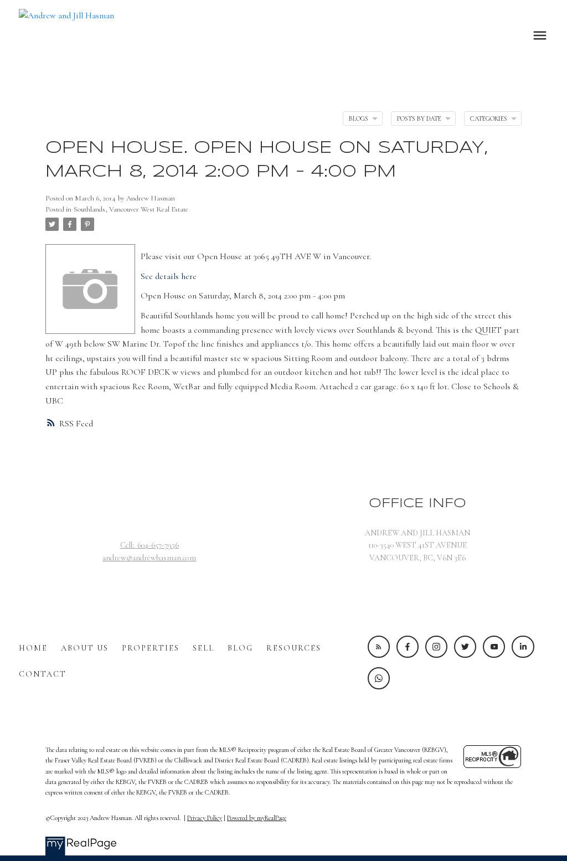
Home (33, 648)
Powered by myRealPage (256, 818)
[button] (379, 647)
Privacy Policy (204, 818)
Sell (203, 648)
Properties (150, 648)
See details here (169, 276)
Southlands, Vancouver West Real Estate (131, 209)
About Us (85, 648)
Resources (293, 648)
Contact (42, 674)
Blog (240, 648)
